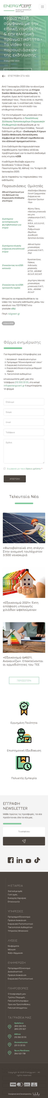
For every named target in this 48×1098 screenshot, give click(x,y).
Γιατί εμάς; (13, 894)
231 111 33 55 (19, 1045)
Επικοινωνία (14, 901)
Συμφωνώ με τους (24, 468)
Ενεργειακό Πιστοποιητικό (20, 924)
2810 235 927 (20, 1029)
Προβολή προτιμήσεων (24, 1092)
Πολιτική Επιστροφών (18, 1000)
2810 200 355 (20, 1026)
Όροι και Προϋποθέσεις (19, 1004)
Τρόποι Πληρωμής (16, 997)
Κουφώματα (13, 946)
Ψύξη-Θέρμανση (15, 953)
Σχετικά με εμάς (15, 891)
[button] (16, 76)
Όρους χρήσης (33, 468)
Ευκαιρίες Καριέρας (17, 898)
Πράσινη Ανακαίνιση (17, 920)
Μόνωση (12, 949)
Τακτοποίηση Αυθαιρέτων (20, 927)
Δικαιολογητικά (15, 971)
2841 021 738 (19, 1053)
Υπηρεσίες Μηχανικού (18, 930)
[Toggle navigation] (42, 6)
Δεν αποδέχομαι (24, 1085)
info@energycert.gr (14, 385)
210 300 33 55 (22, 382)
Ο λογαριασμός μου (17, 993)
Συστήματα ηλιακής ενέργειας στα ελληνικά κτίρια (13, 248)
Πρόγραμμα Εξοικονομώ (19, 916)
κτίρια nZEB (8, 323)
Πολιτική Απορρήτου (17, 1008)
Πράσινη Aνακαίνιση (17, 975)
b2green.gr (14, 313)
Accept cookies (24, 1079)
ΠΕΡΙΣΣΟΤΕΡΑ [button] (24, 680)
